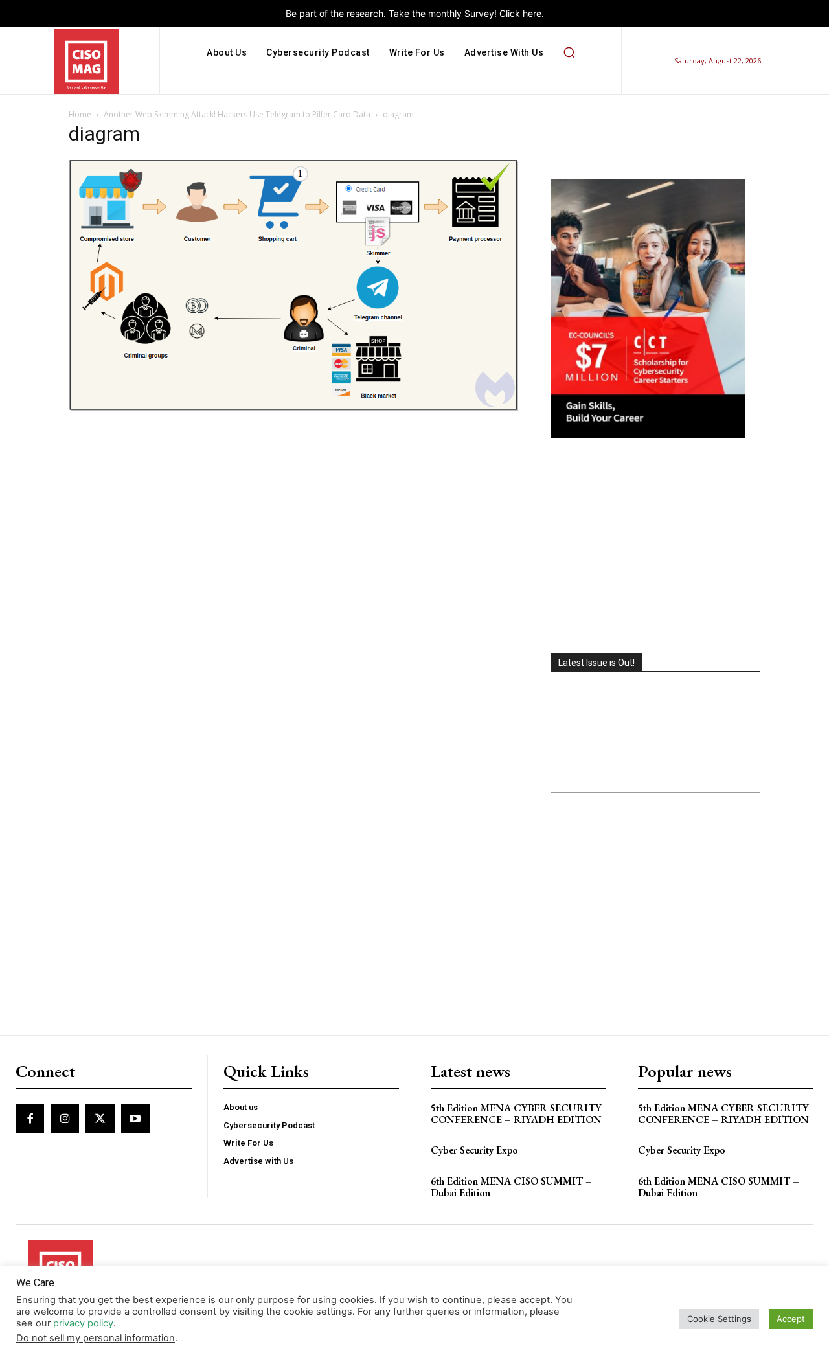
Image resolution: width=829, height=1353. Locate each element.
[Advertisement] (655, 547)
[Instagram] (65, 1118)
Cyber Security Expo (474, 1150)
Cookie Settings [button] (719, 1318)
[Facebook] (30, 1118)
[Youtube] (135, 1118)
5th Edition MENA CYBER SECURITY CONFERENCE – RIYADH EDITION (516, 1113)
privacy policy (83, 1323)
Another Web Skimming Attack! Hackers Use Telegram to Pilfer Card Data (237, 114)
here (532, 13)
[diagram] (294, 409)
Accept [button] (791, 1318)
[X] (99, 1118)
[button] (568, 52)
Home (80, 114)
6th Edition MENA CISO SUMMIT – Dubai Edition (511, 1187)
